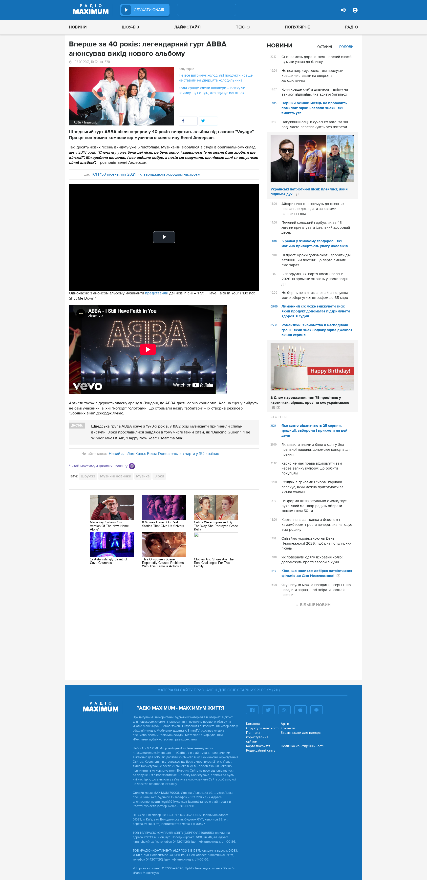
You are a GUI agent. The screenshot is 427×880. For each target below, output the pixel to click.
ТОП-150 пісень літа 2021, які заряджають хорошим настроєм (145, 174)
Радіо (351, 27)
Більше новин (315, 605)
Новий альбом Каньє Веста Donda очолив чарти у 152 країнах (164, 453)
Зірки (159, 476)
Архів (285, 724)
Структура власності (262, 728)
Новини (78, 27)
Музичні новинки (115, 476)
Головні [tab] (346, 47)
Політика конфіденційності (302, 746)
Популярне (297, 27)
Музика (142, 476)
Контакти (288, 728)
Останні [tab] (324, 47)
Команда (253, 724)
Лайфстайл (187, 27)
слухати (149, 9)
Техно (243, 27)
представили (156, 293)
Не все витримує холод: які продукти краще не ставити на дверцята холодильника (216, 77)
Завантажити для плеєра (300, 733)
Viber (132, 466)
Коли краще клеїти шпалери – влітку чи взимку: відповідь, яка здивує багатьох (212, 90)
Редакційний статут (261, 750)
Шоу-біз (130, 27)
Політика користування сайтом (257, 737)
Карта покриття (258, 746)
